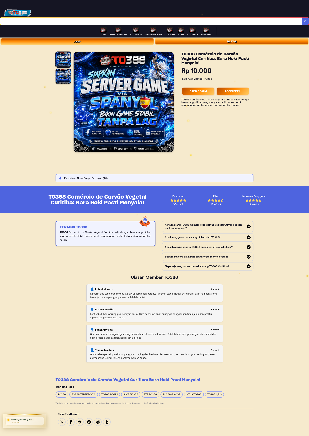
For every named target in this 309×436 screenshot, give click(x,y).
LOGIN (77, 41)
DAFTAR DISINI (198, 91)
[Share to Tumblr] (107, 421)
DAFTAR (232, 41)
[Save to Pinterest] (89, 421)
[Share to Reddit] (98, 421)
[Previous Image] (76, 102)
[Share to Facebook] (71, 421)
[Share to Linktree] (80, 421)
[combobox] (151, 21)
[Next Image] (171, 102)
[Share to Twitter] (62, 421)
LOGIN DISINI (232, 91)
